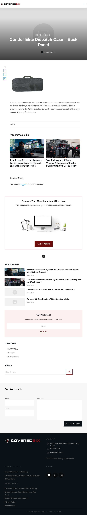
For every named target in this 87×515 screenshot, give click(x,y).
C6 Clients (11, 353)
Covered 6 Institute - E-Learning (16, 472)
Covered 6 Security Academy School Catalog (21, 488)
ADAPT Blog (12, 349)
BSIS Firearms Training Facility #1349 (60, 459)
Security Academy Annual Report (16, 498)
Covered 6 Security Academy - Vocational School (22, 475)
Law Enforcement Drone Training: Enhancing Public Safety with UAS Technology (63, 154)
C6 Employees (13, 356)
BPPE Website (10, 505)
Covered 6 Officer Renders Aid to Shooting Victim (48, 299)
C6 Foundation (10, 479)
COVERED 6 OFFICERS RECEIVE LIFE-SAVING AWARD (51, 289)
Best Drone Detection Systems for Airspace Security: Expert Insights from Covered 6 (27, 154)
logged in (24, 185)
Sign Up (43, 332)
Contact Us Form (56, 452)
